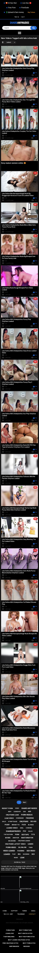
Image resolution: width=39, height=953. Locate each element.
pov (24, 831)
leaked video (12, 828)
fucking (20, 851)
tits (33, 834)
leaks (30, 844)
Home (5, 911)
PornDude (25, 8)
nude (16, 857)
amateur (16, 838)
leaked (7, 854)
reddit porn (7, 808)
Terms (24, 911)
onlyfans (24, 821)
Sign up (17, 17)
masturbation (27, 838)
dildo (30, 831)
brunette (16, 825)
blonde (31, 825)
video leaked (9, 851)
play (14, 854)
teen (30, 847)
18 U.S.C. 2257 (8, 914)
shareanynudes (13, 831)
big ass (33, 821)
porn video (11, 847)
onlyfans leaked (24, 841)
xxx (24, 811)
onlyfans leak (12, 815)
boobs (7, 838)
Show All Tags (19, 862)
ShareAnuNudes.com (15, 923)
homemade (20, 818)
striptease (12, 821)
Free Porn (12, 8)
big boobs (12, 841)
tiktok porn (8, 834)
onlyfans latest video (15, 844)
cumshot (17, 811)
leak (22, 858)
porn (17, 834)
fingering (30, 818)
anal (22, 828)
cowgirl (29, 828)
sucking (26, 854)
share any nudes (29, 808)
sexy (9, 811)
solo (4, 821)
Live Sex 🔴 (26, 3)
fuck (24, 825)
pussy (7, 825)
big (19, 854)
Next (24, 802)
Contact (32, 914)
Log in (23, 17)
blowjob (22, 847)
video (17, 808)
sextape (25, 835)
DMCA (33, 911)
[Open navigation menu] (19, 33)
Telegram (20, 914)
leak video (9, 818)
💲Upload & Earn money (15, 12)
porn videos (26, 815)
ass (29, 811)
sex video (31, 851)
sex (33, 854)
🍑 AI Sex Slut (11, 3)
